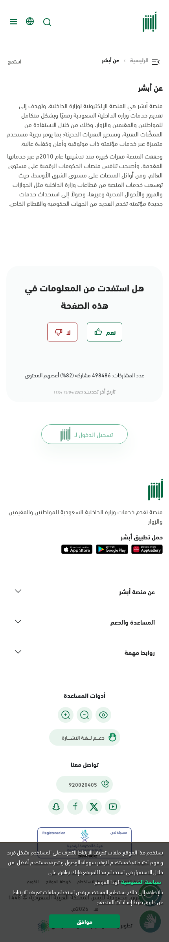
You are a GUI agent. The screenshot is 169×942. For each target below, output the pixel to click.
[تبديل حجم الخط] (84, 715)
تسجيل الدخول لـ (94, 434)
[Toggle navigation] (13, 21)
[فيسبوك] (75, 806)
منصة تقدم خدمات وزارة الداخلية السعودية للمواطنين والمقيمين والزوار (86, 516)
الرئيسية (139, 60)
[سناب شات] (56, 806)
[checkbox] (104, 332)
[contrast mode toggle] (103, 715)
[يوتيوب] (113, 806)
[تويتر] (94, 806)
